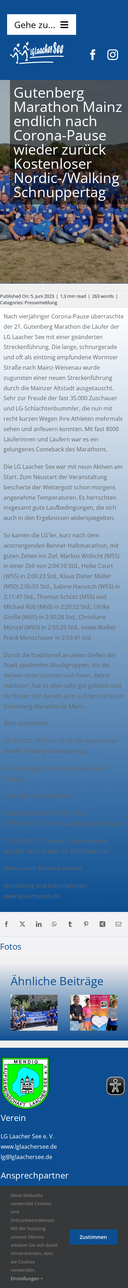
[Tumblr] (70, 924)
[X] (22, 924)
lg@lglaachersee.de (26, 1157)
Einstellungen (25, 1278)
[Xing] (102, 924)
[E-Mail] (118, 924)
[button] (16, 1013)
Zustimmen (93, 1237)
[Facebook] (6, 924)
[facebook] (93, 55)
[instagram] (113, 55)
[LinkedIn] (38, 924)
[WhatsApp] (54, 924)
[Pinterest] (86, 924)
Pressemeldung (41, 302)
